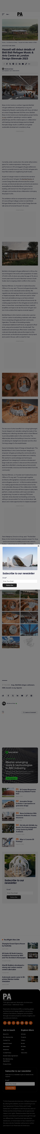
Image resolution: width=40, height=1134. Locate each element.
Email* (5, 578)
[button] (38, 546)
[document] (20, 567)
